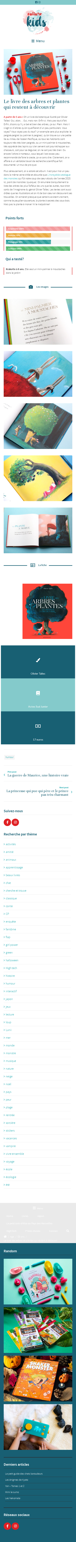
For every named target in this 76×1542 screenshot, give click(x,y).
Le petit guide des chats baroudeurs (24, 1473)
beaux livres (13, 875)
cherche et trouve (16, 891)
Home (9, 1216)
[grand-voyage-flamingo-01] (38, 1281)
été (8, 1185)
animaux (11, 860)
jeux (8, 1007)
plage (9, 1107)
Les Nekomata (12, 1498)
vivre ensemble (15, 1154)
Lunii (9, 1030)
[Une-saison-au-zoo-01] (38, 1330)
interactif (11, 991)
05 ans (21, 1236)
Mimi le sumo (12, 1492)
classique (11, 898)
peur (8, 1100)
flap (8, 937)
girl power (12, 945)
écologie (11, 1177)
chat (8, 883)
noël (8, 1084)
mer (8, 1038)
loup (8, 1022)
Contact (53, 1231)
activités (11, 844)
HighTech (11, 1231)
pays (8, 1092)
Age (12, 1236)
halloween (12, 960)
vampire (11, 1146)
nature (10, 1069)
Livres (25, 1216)
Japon (40, 1216)
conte (9, 906)
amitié (9, 852)
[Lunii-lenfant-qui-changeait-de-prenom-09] (38, 1427)
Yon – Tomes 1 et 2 (14, 1486)
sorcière (10, 1123)
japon (9, 999)
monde (10, 1045)
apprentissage (14, 867)
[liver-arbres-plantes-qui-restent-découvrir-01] (38, 72)
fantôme (11, 929)
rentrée (10, 1115)
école (9, 1169)
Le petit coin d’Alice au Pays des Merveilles (29, 1223)
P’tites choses (32, 1231)
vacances (11, 1138)
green (9, 952)
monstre (11, 1053)
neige (9, 1076)
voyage (10, 1161)
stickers (10, 1130)
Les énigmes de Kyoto (16, 1479)
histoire (10, 976)
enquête (11, 922)
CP (7, 914)
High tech (11, 968)
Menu (40, 41)
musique (11, 1061)
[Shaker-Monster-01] (38, 1378)
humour (9, 757)
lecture (10, 1014)
